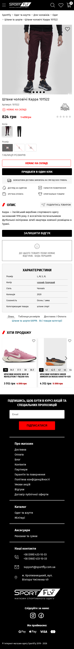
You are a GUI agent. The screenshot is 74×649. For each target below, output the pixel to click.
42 (46, 369)
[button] (30, 92)
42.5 (53, 369)
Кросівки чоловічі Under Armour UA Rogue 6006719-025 (55, 375)
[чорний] (19, 132)
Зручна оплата (15, 194)
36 (5, 369)
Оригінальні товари (54, 194)
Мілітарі (20, 517)
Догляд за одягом (17, 188)
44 (65, 369)
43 (59, 369)
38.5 (32, 369)
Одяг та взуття (24, 512)
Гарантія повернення (55, 188)
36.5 (12, 369)
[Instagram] (33, 615)
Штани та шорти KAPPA (24, 321)
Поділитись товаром (59, 205)
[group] (37, 59)
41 (41, 369)
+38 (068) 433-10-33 (35, 558)
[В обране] (67, 29)
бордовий (50, 282)
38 (25, 369)
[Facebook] (41, 615)
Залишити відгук (37, 233)
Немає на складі (36, 163)
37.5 (19, 369)
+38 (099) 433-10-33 (35, 554)
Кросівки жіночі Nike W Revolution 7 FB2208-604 (16, 375)
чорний (40, 282)
